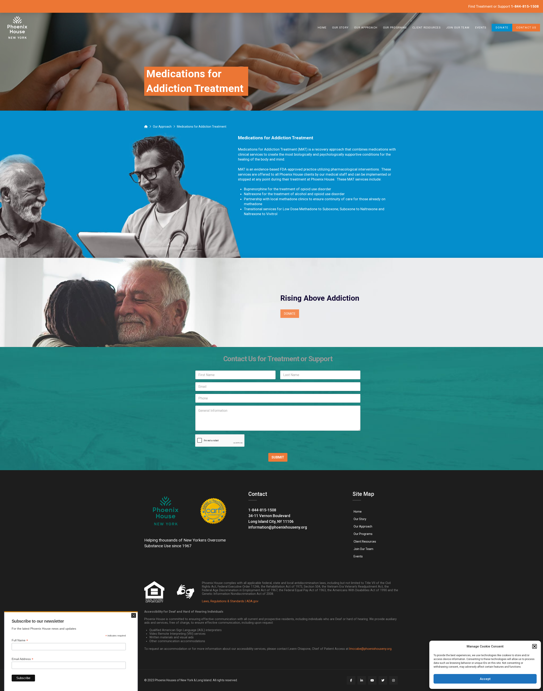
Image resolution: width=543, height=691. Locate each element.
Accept (485, 679)
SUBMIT (278, 457)
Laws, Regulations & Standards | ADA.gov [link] (230, 601)
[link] (17, 27)
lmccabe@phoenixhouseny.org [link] (370, 649)
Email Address (22, 659)
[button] (534, 646)
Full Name (20, 640)
